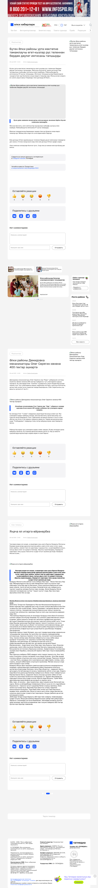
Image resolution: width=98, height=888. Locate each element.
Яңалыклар (16, 42)
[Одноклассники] (21, 216)
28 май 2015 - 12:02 (15, 373)
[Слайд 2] (36, 299)
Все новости (80, 342)
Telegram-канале (19, 158)
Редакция (82, 30)
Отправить (59, 248)
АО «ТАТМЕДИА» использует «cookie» (23, 880)
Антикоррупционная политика (21, 879)
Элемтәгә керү (45, 30)
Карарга (78, 882)
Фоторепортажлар (28, 30)
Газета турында (60, 30)
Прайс (72, 30)
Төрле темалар (49, 816)
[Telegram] (28, 216)
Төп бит (14, 30)
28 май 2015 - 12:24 (15, 62)
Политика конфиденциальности (21, 884)
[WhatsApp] (34, 216)
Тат (65, 25)
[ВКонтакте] (14, 216)
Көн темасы (16, 525)
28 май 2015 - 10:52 (15, 537)
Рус (55, 25)
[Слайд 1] (34, 299)
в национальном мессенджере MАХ (25, 168)
